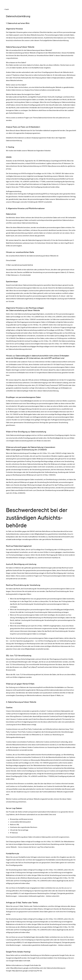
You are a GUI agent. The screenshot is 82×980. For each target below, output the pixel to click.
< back (6, 9)
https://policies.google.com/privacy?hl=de (27, 971)
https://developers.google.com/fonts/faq (24, 968)
